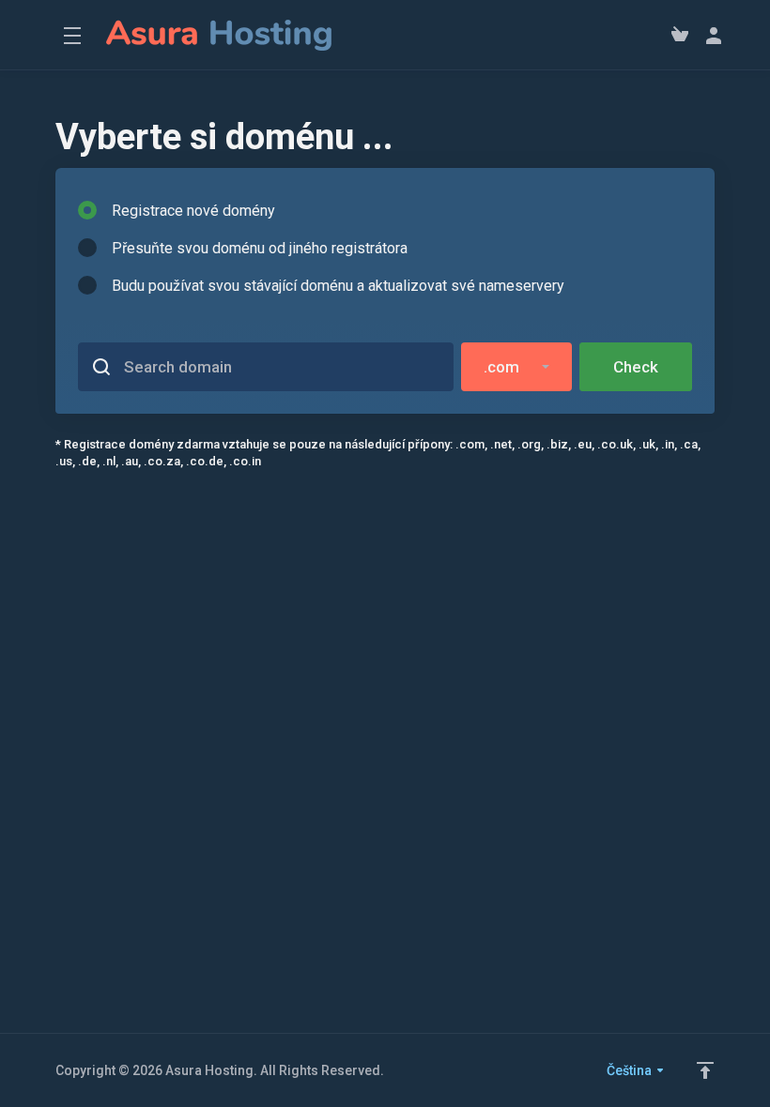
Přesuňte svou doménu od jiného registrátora (260, 248)
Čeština (630, 1070)
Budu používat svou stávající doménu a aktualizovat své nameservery (338, 286)
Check (635, 366)
